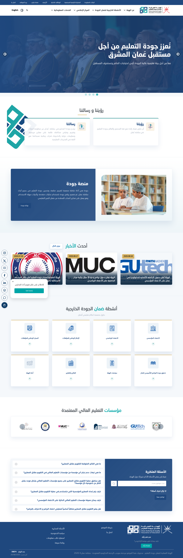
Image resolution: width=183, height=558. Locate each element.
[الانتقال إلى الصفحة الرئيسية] (154, 10)
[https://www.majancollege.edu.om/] (63, 427)
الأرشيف (44, 2)
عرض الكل (56, 246)
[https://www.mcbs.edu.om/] (45, 427)
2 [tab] (93, 94)
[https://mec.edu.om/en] (26, 427)
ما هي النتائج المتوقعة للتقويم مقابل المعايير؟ (81, 464)
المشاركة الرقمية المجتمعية (72, 2)
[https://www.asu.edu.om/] (82, 427)
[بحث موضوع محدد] (114, 483)
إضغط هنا (29, 291)
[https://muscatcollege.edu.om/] (119, 427)
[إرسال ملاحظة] (4, 290)
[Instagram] (4, 253)
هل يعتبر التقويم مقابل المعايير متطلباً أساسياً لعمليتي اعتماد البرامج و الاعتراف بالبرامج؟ (63, 509)
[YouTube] (4, 268)
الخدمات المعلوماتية (62, 10)
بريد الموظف (23, 2)
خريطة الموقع (106, 528)
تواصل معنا (160, 497)
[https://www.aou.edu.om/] (100, 427)
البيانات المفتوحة (89, 2)
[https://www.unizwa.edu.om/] (156, 427)
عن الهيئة (130, 10)
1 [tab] (97, 94)
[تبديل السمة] (22, 10)
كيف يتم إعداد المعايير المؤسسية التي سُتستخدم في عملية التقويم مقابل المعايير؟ (66, 492)
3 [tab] (89, 94)
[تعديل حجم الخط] (27, 10)
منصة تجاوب (34, 2)
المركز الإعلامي (83, 10)
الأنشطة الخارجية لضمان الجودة (107, 10)
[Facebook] (4, 275)
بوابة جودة (24, 205)
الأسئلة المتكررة (58, 529)
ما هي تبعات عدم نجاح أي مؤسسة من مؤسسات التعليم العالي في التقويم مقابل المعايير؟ (62, 473)
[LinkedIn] (4, 283)
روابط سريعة (59, 543)
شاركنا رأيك (146, 546)
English (15, 10)
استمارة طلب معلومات (55, 538)
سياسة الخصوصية (57, 533)
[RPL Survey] (4, 305)
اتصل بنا (13, 2)
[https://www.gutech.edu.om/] (137, 427)
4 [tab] (86, 94)
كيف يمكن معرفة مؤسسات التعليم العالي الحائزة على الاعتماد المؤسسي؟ (69, 500)
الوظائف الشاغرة (56, 2)
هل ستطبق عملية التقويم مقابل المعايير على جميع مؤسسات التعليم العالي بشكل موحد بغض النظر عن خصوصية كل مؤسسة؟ (61, 482)
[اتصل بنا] (4, 298)
